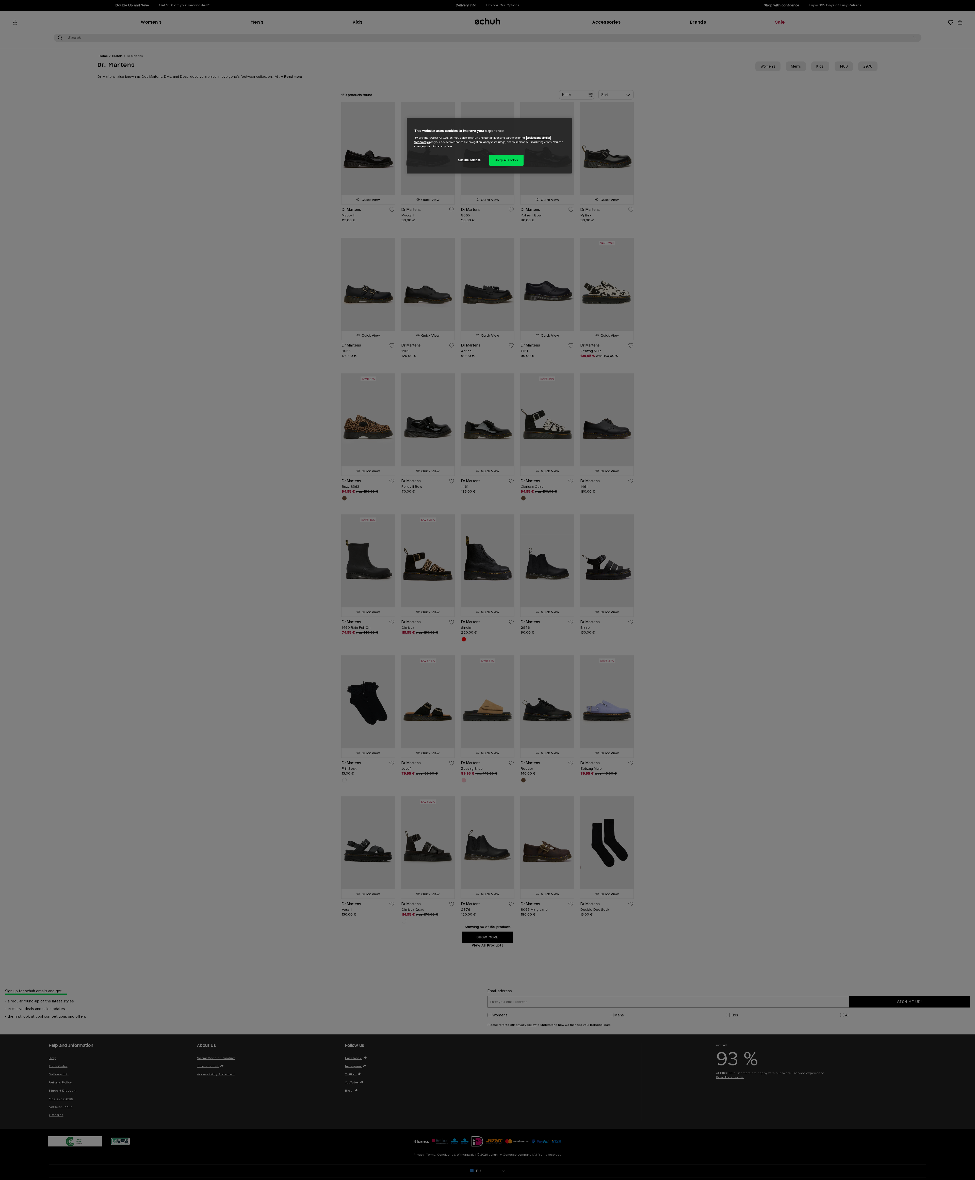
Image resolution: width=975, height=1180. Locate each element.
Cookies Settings (469, 160)
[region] (489, 146)
